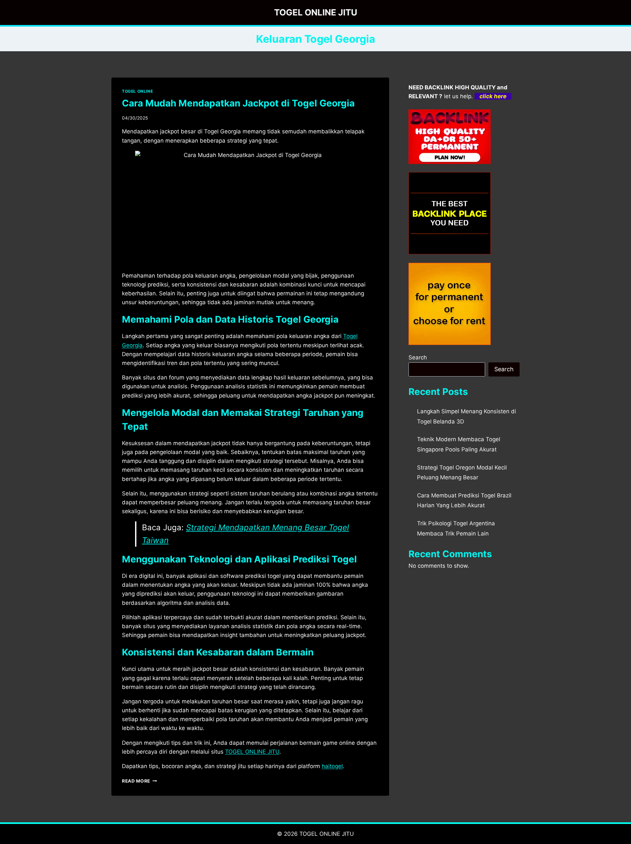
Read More (139, 781)
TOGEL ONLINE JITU (326, 834)
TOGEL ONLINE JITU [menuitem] (252, 751)
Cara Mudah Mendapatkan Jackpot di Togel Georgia (238, 103)
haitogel (332, 766)
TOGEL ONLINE (137, 91)
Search (418, 357)
